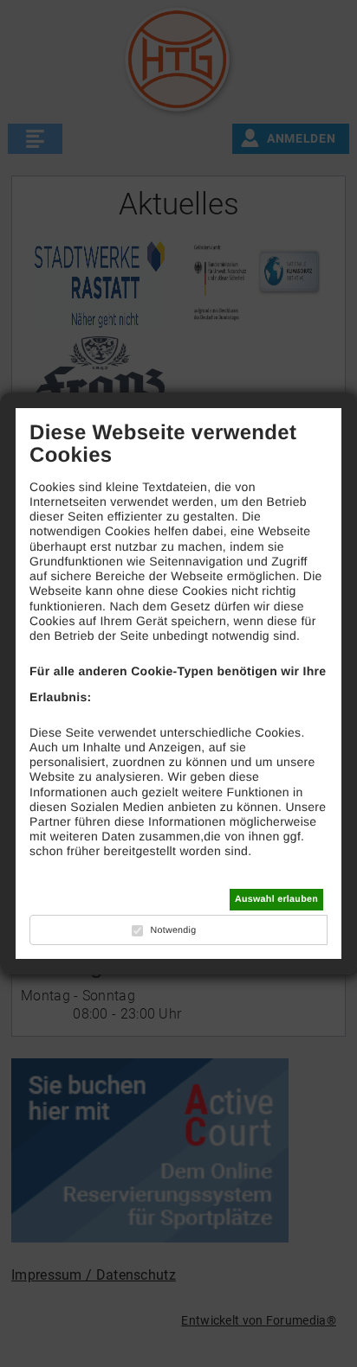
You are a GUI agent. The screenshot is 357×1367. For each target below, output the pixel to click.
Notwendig (173, 930)
